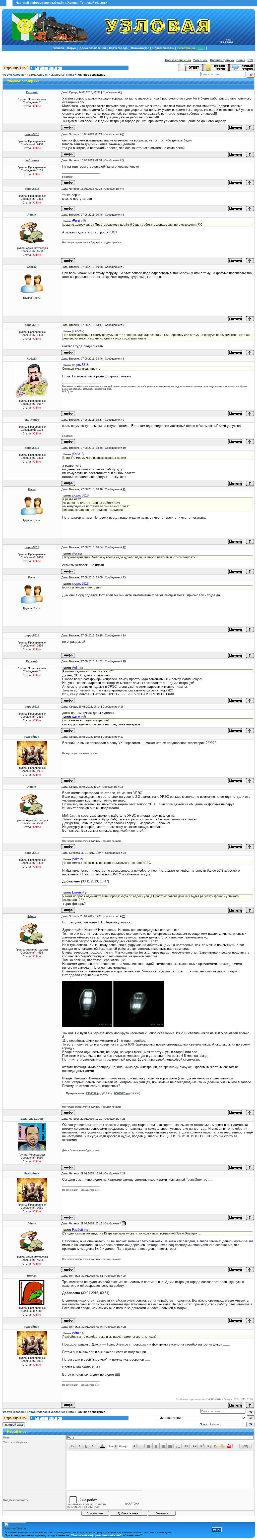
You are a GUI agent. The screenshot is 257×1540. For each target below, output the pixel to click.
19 (124, 852)
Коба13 (32, 358)
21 (123, 1118)
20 (123, 916)
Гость (32, 489)
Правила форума (222, 60)
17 (121, 736)
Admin (31, 214)
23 (123, 1223)
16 (121, 706)
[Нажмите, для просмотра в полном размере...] (87, 1025)
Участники (200, 60)
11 (124, 489)
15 (124, 661)
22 (123, 1173)
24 (124, 1275)
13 (124, 577)
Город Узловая (37, 74)
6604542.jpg (122, 1093)
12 (124, 547)
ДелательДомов (32, 1118)
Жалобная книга (62, 74)
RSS (250, 60)
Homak (31, 1275)
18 (121, 786)
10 (124, 447)
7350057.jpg (93, 1093)
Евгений (32, 92)
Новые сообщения (178, 60)
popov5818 (32, 134)
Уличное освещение (91, 74)
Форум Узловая (13, 74)
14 (124, 635)
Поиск (240, 60)
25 (124, 1326)
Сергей (32, 266)
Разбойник (31, 736)
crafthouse (32, 160)
